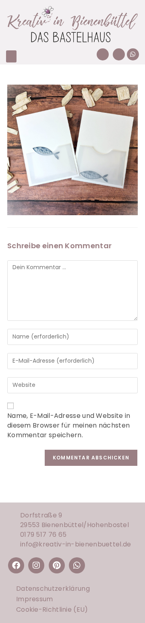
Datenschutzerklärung (53, 588)
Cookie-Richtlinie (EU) (52, 609)
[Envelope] (119, 54)
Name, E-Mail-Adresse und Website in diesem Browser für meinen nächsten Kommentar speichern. (68, 425)
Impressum (34, 599)
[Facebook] (16, 565)
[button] (11, 56)
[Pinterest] (57, 565)
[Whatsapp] (133, 54)
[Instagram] (36, 565)
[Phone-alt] (103, 54)
